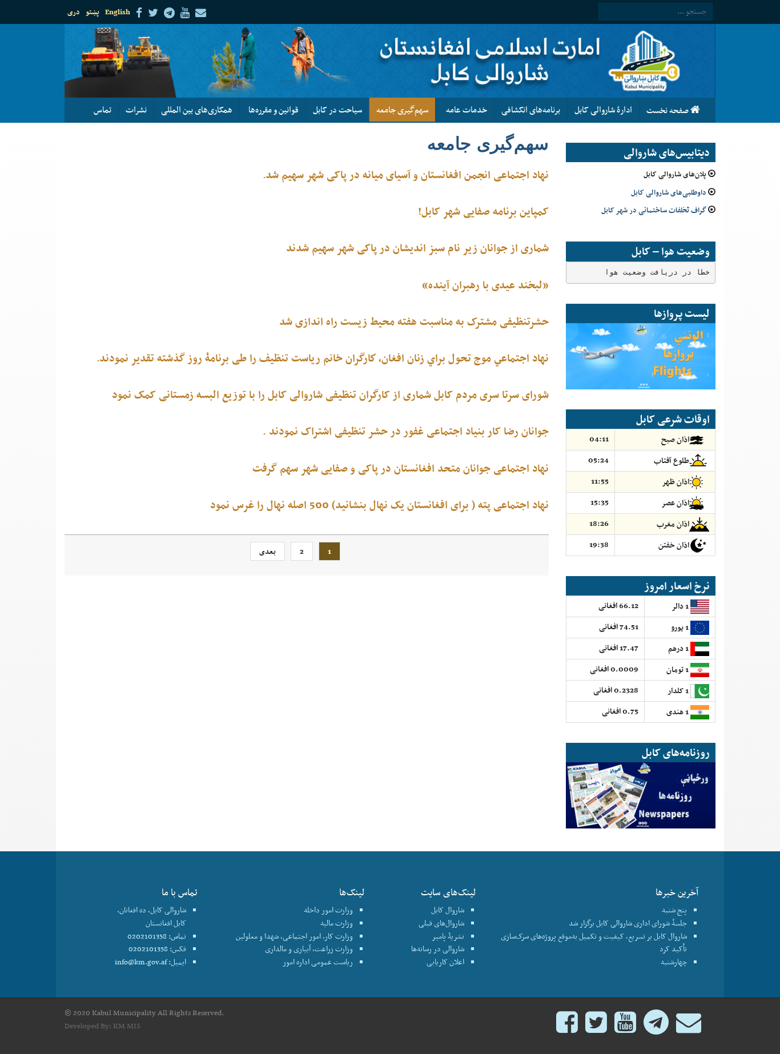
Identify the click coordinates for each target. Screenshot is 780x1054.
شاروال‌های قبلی (441, 923)
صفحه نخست (668, 110)
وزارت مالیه (336, 923)
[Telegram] (656, 1027)
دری (73, 12)
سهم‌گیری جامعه (402, 109)
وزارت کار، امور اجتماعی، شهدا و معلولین (294, 936)
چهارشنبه (674, 961)
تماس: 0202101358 (156, 936)
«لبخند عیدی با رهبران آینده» (485, 284)
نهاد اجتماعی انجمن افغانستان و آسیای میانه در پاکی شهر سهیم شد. (406, 174)
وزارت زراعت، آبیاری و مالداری (309, 948)
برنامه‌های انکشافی (530, 109)
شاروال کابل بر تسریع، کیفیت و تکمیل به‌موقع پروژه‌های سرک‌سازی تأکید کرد (594, 943)
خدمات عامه (465, 109)
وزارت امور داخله (328, 909)
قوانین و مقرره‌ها (273, 109)
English (117, 12)
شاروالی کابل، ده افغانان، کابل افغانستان (151, 916)
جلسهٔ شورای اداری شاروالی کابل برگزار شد (628, 923)
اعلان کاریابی (445, 961)
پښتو (92, 12)
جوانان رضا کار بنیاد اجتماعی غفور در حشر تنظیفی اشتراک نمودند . (406, 431)
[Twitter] (596, 1027)
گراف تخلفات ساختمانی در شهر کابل (653, 210)
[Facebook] (567, 1027)
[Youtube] (625, 1027)
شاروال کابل (447, 909)
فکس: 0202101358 (157, 948)
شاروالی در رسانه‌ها (437, 948)
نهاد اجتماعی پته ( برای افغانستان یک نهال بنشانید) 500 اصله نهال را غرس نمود (379, 504)
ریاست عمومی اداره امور (318, 961)
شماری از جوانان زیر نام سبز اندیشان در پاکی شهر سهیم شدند (417, 247)
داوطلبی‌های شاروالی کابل (668, 192)
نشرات (136, 109)
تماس (102, 109)
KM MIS (126, 1025)
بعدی (267, 551)
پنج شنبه (674, 909)
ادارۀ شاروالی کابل (603, 109)
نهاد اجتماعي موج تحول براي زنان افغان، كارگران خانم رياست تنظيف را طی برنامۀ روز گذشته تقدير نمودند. (323, 358)
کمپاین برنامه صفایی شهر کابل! (483, 211)
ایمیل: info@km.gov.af (150, 961)
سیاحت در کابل (337, 109)
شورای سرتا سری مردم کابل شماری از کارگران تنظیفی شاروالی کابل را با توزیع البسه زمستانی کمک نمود (330, 394)
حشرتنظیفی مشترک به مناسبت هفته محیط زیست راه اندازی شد (414, 321)
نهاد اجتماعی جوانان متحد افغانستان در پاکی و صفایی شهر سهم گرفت (400, 468)
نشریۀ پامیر (448, 936)
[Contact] (688, 1027)
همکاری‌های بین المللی (196, 109)
